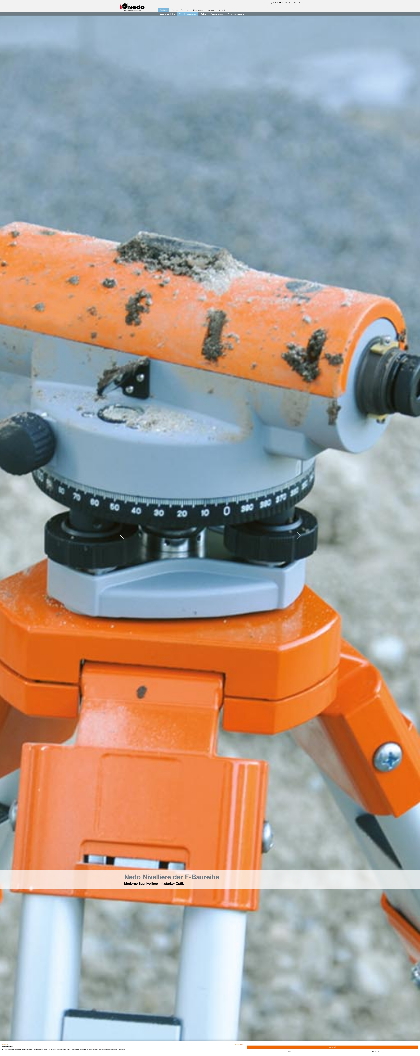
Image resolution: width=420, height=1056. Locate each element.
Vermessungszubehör (236, 14)
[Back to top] (414, 1021)
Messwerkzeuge (216, 14)
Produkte (163, 10)
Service (211, 10)
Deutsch (294, 3)
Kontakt (222, 10)
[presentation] (123, 535)
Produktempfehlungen (180, 10)
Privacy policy (239, 1044)
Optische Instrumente (187, 14)
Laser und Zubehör (167, 14)
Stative (203, 14)
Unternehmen (198, 10)
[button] (5, 1044)
